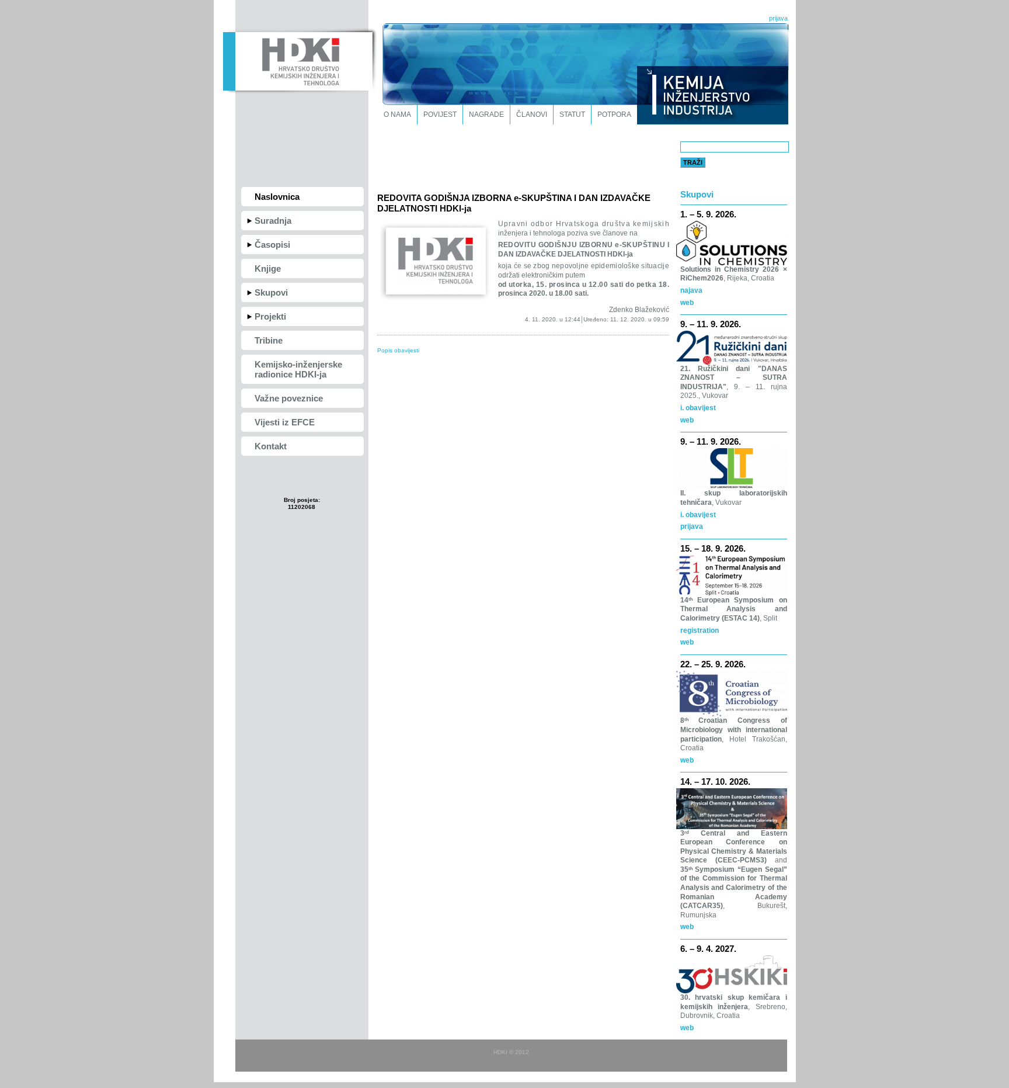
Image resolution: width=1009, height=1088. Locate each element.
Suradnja (273, 221)
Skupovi (271, 292)
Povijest (440, 114)
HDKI (297, 60)
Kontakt (271, 446)
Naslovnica (277, 197)
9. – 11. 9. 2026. (710, 324)
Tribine (269, 340)
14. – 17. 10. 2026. (715, 781)
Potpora (614, 114)
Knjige (268, 268)
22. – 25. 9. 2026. (713, 664)
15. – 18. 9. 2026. (713, 548)
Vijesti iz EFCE (285, 422)
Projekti (270, 316)
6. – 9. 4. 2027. (708, 949)
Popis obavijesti (398, 350)
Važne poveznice (289, 398)
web (687, 303)
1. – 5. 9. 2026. (708, 214)
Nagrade (486, 114)
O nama (397, 114)
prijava (778, 18)
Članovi (531, 114)
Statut (572, 114)
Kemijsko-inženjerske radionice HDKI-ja (298, 369)
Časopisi (272, 245)
